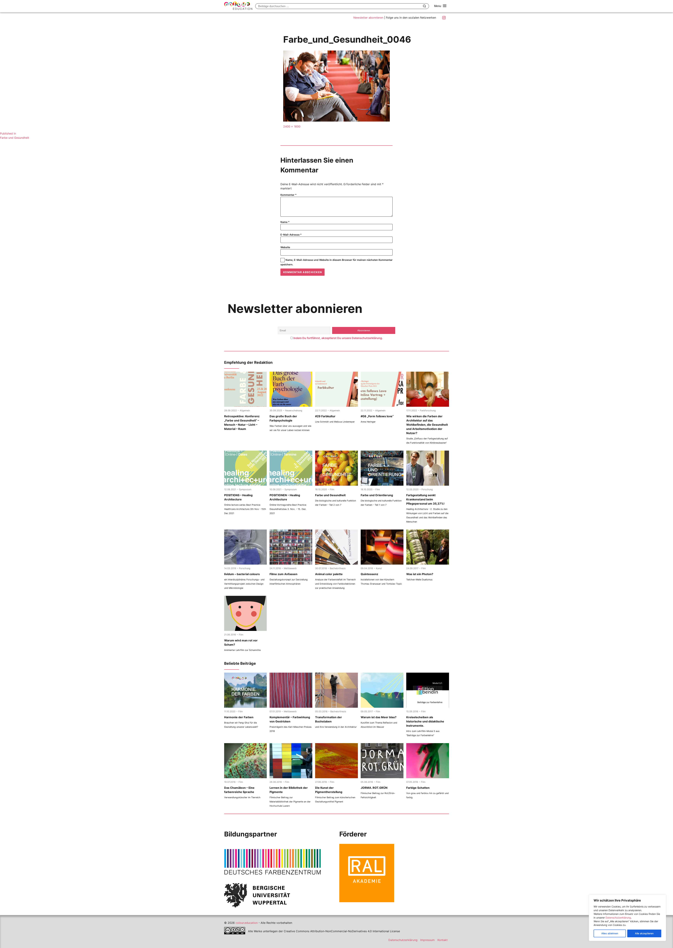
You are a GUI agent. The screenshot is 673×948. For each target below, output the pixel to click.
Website (285, 247)
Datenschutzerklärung (618, 917)
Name (285, 221)
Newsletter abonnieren (368, 17)
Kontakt (442, 940)
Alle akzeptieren (644, 933)
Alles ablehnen (609, 933)
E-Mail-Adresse (291, 234)
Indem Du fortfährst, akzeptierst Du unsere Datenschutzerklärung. (338, 338)
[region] (627, 918)
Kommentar (288, 194)
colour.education (247, 922)
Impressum (427, 940)
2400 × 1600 (291, 126)
